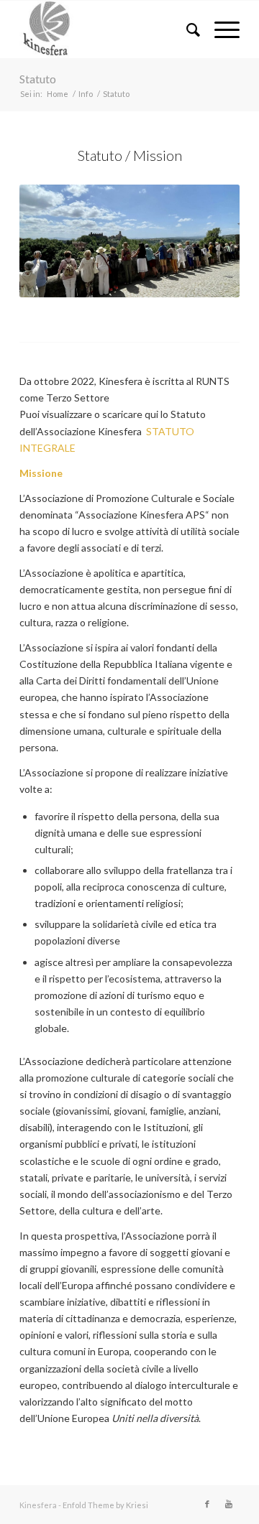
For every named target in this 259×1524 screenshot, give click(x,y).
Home (57, 93)
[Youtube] (229, 1504)
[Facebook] (207, 1504)
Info (85, 93)
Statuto (37, 78)
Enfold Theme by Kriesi (105, 1505)
